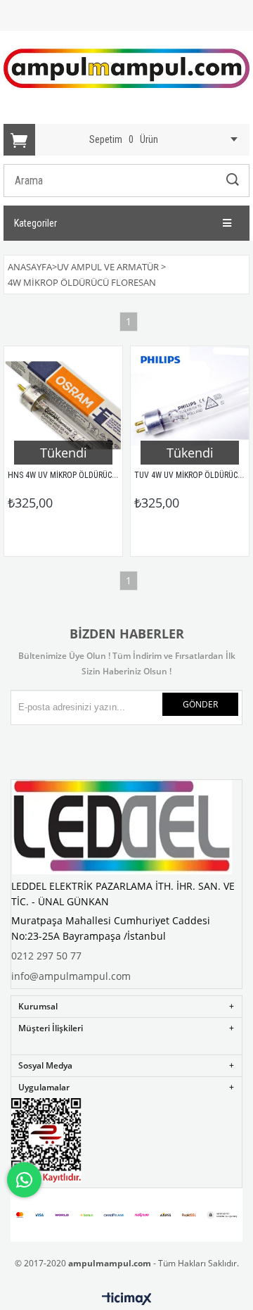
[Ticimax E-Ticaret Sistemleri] (127, 1299)
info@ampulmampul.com (71, 976)
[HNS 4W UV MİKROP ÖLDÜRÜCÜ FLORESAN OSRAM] (63, 405)
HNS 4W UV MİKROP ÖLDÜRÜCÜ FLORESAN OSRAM (95, 475)
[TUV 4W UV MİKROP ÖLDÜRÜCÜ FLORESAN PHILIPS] (190, 405)
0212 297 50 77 (46, 955)
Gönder (200, 704)
